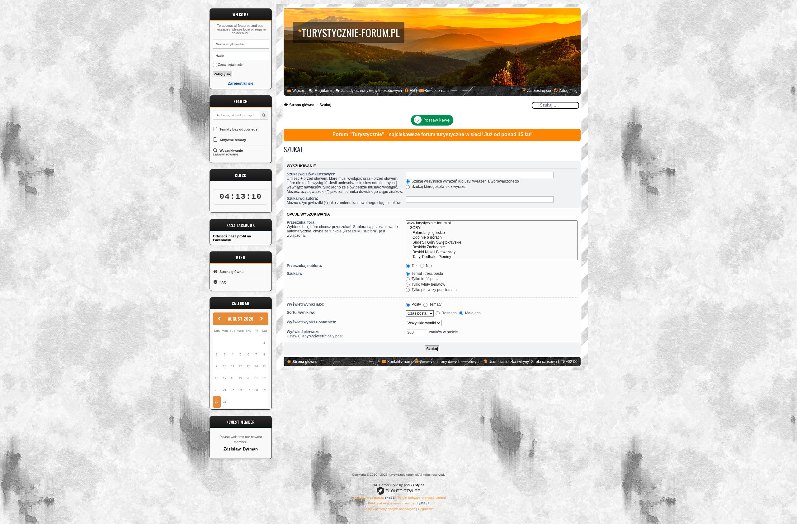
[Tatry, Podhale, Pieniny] (491, 257)
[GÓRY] (491, 228)
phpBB (390, 497)
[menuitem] (410, 91)
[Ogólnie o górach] (491, 237)
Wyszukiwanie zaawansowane (228, 152)
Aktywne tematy (232, 140)
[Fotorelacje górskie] (491, 233)
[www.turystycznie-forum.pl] (491, 223)
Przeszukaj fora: (301, 222)
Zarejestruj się (240, 84)
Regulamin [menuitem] (324, 90)
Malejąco (472, 313)
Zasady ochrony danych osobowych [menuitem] (371, 90)
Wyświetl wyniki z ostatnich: (311, 322)
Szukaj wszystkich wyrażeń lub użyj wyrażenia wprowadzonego (465, 181)
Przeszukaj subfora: (304, 266)
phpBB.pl (422, 503)
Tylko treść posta (425, 279)
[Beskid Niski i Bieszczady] (491, 252)
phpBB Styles (414, 485)
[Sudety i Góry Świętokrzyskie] (491, 242)
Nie (428, 266)
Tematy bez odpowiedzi (238, 129)
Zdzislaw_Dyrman (241, 449)
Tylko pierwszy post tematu (434, 290)
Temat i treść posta (427, 273)
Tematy (434, 304)
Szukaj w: (295, 273)
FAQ (223, 282)
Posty (416, 304)
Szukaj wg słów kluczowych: (312, 174)
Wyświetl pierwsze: (304, 332)
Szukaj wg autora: (302, 198)
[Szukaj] (264, 115)
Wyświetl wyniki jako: (305, 304)
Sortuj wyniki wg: (302, 312)
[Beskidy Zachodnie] (491, 247)
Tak (414, 266)
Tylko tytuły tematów (428, 284)
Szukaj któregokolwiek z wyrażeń (439, 186)
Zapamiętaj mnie (230, 64)
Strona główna (231, 272)
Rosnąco (449, 313)
